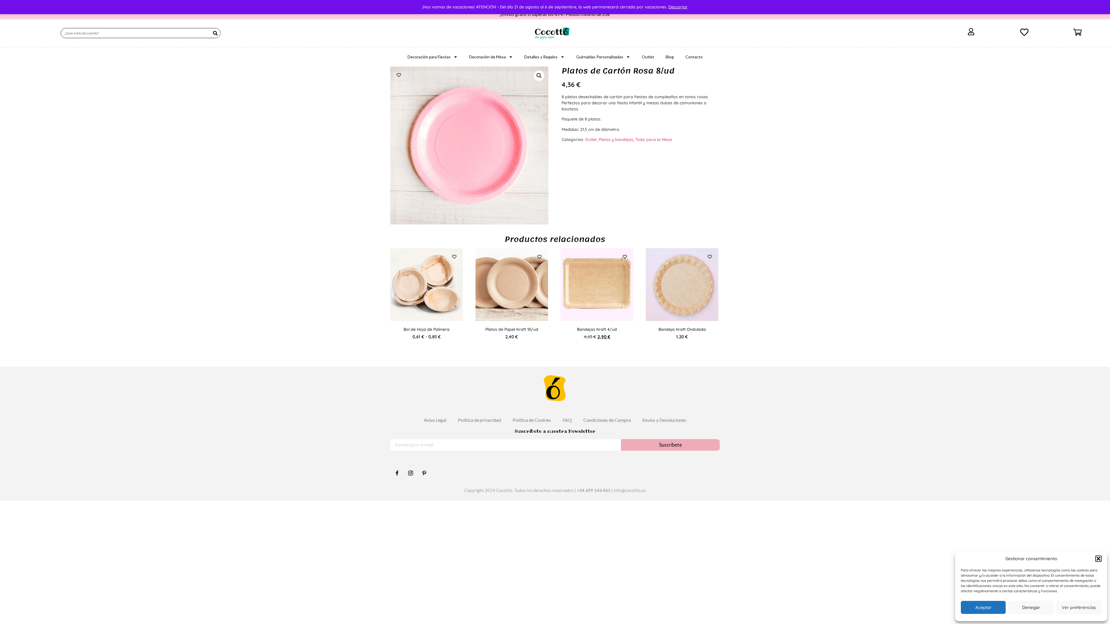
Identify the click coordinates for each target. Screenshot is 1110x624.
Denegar (1031, 607)
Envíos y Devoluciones (664, 420)
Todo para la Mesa (653, 139)
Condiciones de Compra (607, 420)
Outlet (648, 56)
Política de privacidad (479, 420)
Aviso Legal (435, 420)
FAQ (567, 420)
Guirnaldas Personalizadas (599, 56)
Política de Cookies (532, 420)
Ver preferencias (1079, 607)
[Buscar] (215, 33)
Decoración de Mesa (487, 56)
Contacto (694, 56)
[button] (1098, 559)
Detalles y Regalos (541, 56)
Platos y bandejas (616, 139)
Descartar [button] (678, 7)
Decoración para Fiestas (429, 56)
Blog (670, 56)
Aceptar (983, 607)
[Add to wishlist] (398, 74)
